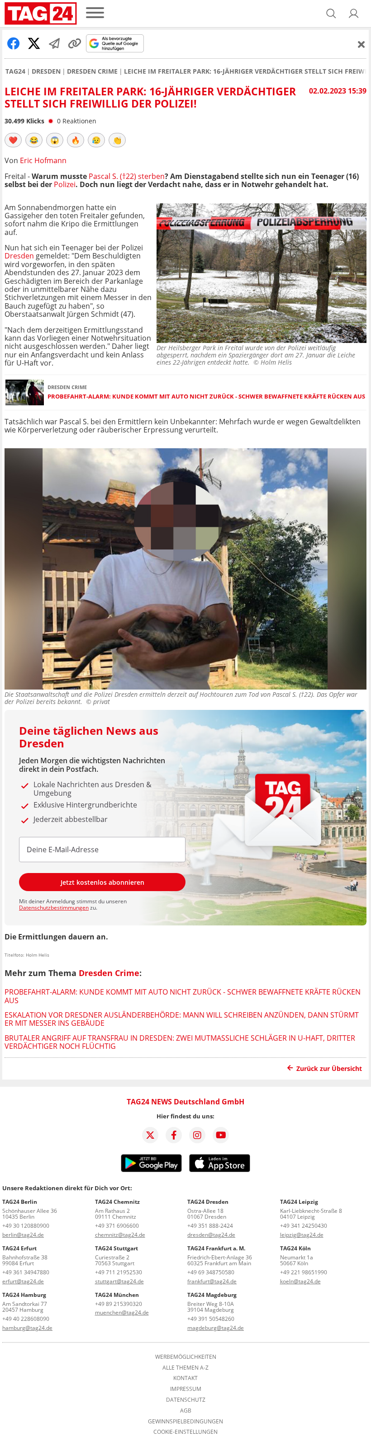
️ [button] (13, 140)
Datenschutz (185, 1400)
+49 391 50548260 (210, 1319)
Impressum (185, 1389)
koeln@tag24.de (300, 1281)
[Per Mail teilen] (54, 43)
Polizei (65, 184)
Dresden (46, 71)
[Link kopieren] (75, 43)
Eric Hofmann (43, 160)
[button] (354, 13)
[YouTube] (221, 1135)
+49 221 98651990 (303, 1272)
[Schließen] (361, 44)
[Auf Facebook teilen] (14, 43)
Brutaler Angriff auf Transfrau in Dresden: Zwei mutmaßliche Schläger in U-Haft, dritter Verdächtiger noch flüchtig (180, 1042)
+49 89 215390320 (118, 1304)
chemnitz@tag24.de (120, 1235)
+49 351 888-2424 (210, 1226)
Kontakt (185, 1378)
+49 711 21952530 (118, 1272)
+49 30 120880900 (25, 1226)
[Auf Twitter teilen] (34, 43)
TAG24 (15, 71)
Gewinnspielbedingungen (185, 1421)
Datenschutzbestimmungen (54, 907)
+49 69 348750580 (210, 1272)
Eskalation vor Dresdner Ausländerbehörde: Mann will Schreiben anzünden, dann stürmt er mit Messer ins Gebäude (182, 1019)
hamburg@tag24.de (27, 1328)
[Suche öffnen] (331, 13)
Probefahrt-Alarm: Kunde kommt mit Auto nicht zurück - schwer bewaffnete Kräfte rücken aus (206, 396)
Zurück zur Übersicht (329, 1068)
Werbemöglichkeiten (185, 1357)
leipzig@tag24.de (301, 1235)
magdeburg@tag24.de (215, 1328)
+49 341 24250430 (303, 1226)
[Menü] (95, 13)
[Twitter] (150, 1135)
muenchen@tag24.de (122, 1312)
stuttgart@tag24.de (119, 1281)
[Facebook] (174, 1135)
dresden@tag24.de (211, 1235)
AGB (185, 1411)
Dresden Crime (92, 71)
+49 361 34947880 (25, 1272)
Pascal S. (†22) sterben (127, 176)
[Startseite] (41, 13)
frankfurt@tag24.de (212, 1281)
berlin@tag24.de (23, 1235)
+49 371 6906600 (117, 1226)
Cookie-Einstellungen (185, 1432)
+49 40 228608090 (25, 1319)
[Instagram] (197, 1135)
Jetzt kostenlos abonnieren (102, 882)
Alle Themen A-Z (185, 1368)
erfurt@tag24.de (23, 1281)
